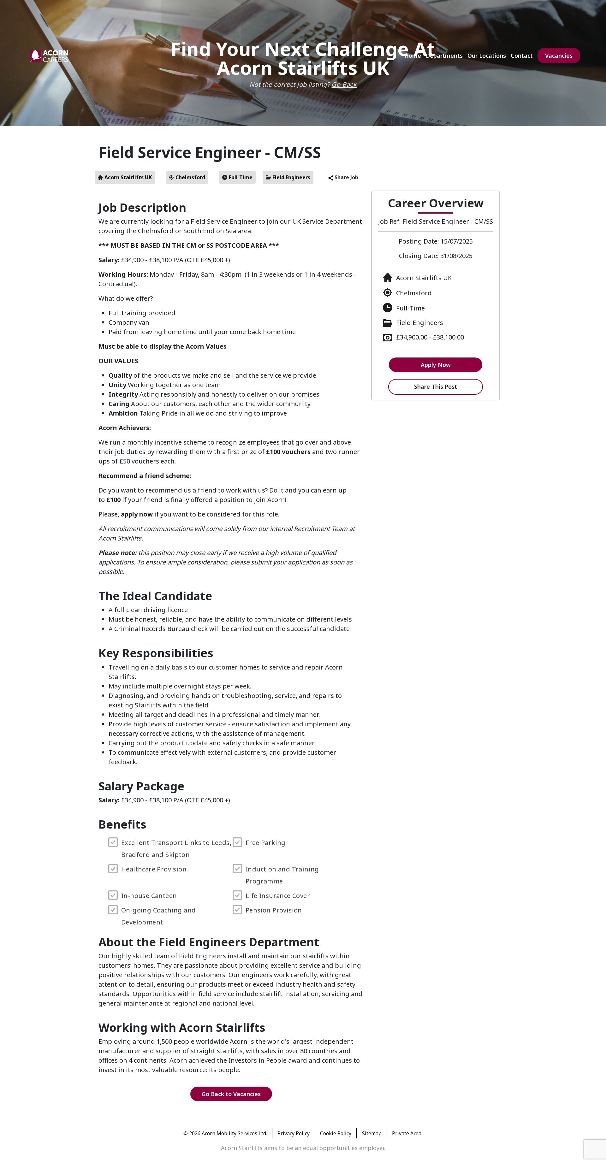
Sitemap (372, 1133)
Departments (444, 55)
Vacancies (559, 55)
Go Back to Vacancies (231, 1094)
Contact (522, 55)
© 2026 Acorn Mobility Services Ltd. (225, 1133)
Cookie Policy (335, 1133)
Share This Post (435, 386)
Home (412, 55)
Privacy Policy (293, 1133)
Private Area (406, 1133)
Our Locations (486, 55)
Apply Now (436, 365)
